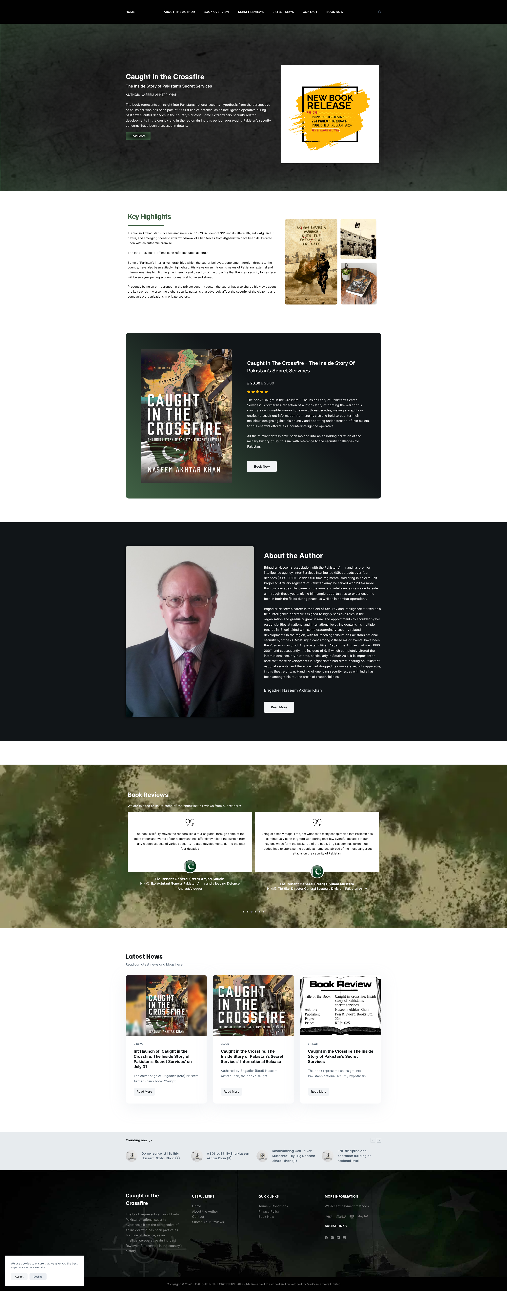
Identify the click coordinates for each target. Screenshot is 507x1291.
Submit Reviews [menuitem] (251, 12)
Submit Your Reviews (208, 1222)
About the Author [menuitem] (179, 12)
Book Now (266, 1217)
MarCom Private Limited (323, 1284)
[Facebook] (326, 1237)
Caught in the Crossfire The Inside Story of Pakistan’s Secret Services (340, 1056)
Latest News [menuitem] (283, 12)
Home (130, 12)
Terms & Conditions (273, 1206)
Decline (38, 1276)
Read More (146, 1090)
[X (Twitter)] (344, 1237)
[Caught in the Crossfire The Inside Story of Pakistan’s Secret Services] (340, 1005)
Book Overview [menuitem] (216, 12)
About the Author (205, 1211)
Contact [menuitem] (310, 12)
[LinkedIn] (338, 1237)
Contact (198, 1217)
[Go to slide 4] (333, 166)
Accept (19, 1276)
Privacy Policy (269, 1211)
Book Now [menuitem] (334, 12)
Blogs (225, 1043)
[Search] (379, 11)
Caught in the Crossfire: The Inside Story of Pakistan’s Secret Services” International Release (252, 1056)
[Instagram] (332, 1237)
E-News (138, 1043)
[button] (243, 911)
